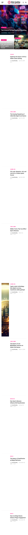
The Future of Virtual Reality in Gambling (13, 30)
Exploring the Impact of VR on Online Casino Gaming (18, 57)
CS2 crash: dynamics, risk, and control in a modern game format (7, 45)
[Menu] (2, 2)
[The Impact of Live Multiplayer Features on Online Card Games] (5, 367)
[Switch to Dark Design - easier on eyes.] (23, 2)
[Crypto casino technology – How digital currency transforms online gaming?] (5, 309)
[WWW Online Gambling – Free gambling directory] (14, 2)
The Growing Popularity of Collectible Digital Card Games (18, 115)
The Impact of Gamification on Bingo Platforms (17, 459)
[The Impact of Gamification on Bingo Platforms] (5, 482)
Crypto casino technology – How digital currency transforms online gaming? (20, 44)
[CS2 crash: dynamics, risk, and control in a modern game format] (5, 195)
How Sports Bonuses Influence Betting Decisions (17, 402)
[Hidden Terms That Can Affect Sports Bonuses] (5, 252)
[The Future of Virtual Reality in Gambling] (14, 20)
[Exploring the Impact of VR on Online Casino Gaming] (5, 80)
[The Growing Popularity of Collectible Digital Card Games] (5, 137)
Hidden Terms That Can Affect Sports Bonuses (18, 230)
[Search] (26, 2)
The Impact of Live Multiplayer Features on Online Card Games (16, 345)
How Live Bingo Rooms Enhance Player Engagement (18, 517)
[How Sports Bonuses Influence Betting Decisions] (5, 424)
